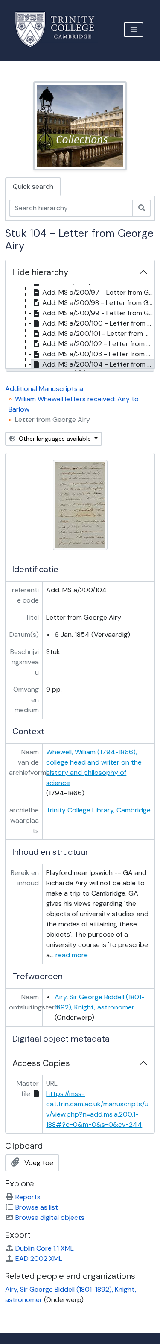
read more (71, 954)
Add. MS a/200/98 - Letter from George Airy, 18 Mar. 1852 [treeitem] (98, 302)
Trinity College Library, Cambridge (98, 810)
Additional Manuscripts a (44, 388)
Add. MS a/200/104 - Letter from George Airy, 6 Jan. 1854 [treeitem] (98, 364)
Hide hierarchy (40, 272)
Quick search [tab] (33, 186)
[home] (60, 29)
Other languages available (55, 438)
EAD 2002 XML (38, 1258)
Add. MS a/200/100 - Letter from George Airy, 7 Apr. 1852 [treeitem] (98, 323)
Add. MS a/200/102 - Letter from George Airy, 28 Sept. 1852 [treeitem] (98, 343)
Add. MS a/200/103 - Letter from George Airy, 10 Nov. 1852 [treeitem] (98, 353)
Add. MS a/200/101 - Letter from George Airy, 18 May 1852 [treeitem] (98, 333)
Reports (28, 1196)
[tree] (80, 327)
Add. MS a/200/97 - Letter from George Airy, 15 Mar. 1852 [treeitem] (98, 292)
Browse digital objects (49, 1217)
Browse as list (36, 1207)
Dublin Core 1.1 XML (44, 1248)
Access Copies (41, 1063)
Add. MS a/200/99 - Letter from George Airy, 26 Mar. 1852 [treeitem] (98, 312)
